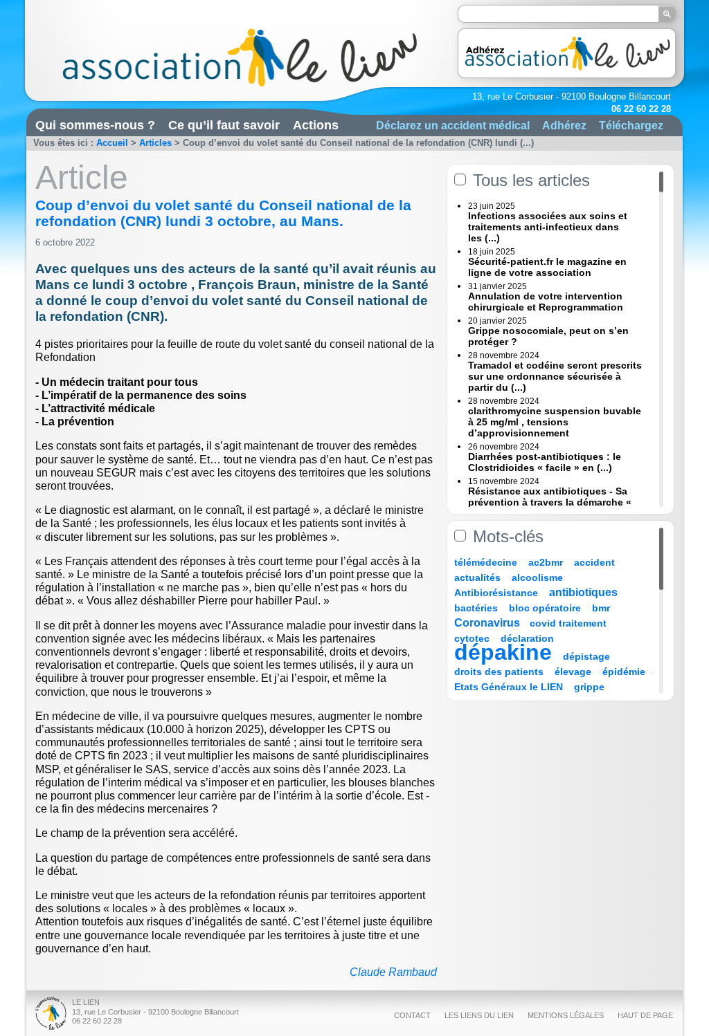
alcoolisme (537, 577)
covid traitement (568, 623)
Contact (412, 1015)
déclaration (527, 638)
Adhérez (564, 125)
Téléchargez (631, 125)
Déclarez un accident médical (453, 125)
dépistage (586, 656)
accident (594, 562)
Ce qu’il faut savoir (224, 125)
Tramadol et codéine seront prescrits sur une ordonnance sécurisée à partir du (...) (555, 376)
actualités (477, 577)
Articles (155, 143)
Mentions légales (566, 1015)
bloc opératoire (545, 607)
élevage (573, 671)
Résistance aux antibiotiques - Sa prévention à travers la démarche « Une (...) (549, 502)
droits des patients (499, 671)
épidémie (623, 671)
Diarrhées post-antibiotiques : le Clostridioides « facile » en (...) (544, 462)
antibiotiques (583, 592)
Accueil (112, 143)
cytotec (472, 638)
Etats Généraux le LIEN (508, 686)
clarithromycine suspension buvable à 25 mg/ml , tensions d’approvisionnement (554, 421)
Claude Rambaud (393, 972)
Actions (316, 125)
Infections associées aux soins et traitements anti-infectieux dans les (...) (547, 226)
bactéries (476, 607)
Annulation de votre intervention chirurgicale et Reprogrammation (545, 301)
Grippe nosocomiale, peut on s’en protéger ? (548, 336)
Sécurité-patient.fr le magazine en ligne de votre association (547, 267)
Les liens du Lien (479, 1015)
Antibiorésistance (496, 592)
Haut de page (645, 1015)
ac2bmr (545, 562)
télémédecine (485, 562)
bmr (601, 607)
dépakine (503, 652)
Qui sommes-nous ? (95, 125)
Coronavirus (488, 623)
